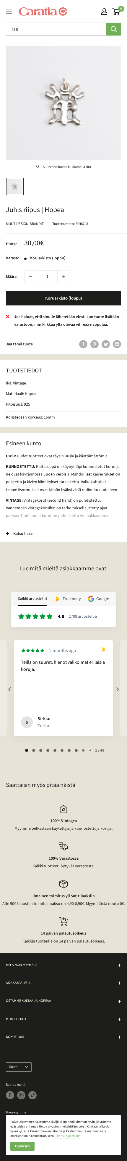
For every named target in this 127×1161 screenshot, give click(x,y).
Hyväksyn (22, 1146)
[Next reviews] (117, 689)
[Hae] (113, 29)
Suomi (13, 1066)
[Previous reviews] (9, 689)
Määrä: (12, 277)
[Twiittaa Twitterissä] (106, 344)
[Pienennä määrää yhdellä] (31, 276)
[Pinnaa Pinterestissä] (94, 344)
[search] (56, 29)
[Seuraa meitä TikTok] (32, 1095)
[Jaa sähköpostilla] (117, 344)
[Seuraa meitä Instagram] (21, 1095)
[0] (116, 11)
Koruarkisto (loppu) (63, 298)
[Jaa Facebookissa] (83, 344)
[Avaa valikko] (9, 11)
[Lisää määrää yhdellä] (64, 276)
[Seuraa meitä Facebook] (10, 1095)
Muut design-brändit (25, 223)
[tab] (26, 750)
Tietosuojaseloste (67, 1136)
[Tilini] (104, 11)
